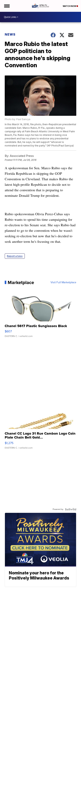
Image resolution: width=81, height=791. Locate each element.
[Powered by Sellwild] (70, 509)
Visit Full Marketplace (63, 282)
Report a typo (15, 256)
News (10, 34)
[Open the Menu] (6, 6)
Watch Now (69, 6)
